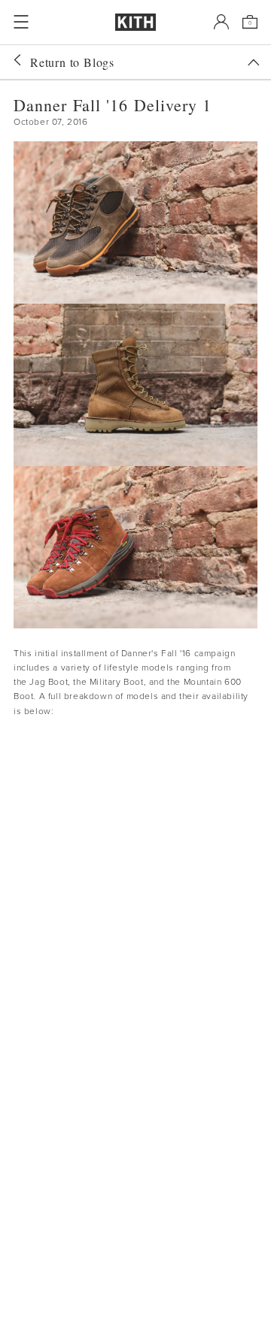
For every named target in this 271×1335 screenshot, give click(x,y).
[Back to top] (253, 62)
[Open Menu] (21, 21)
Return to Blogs (72, 62)
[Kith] (135, 22)
